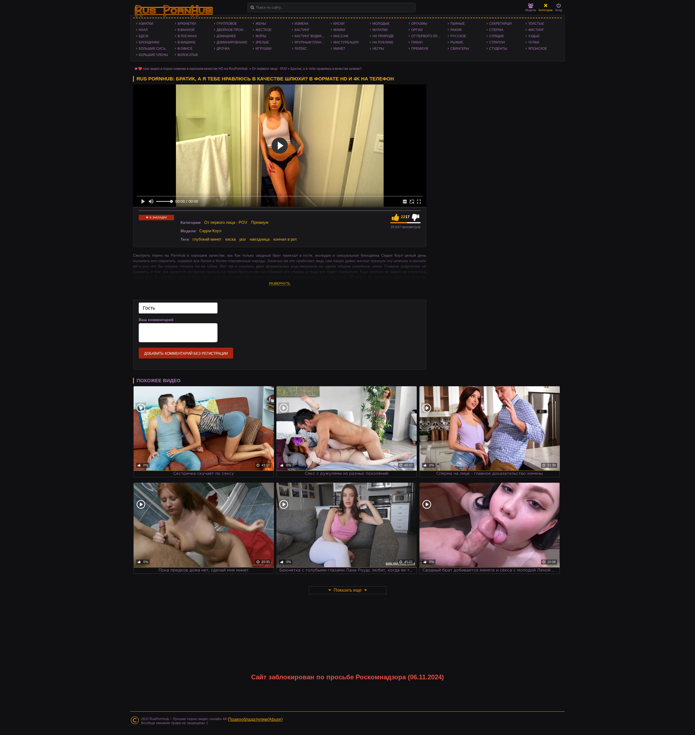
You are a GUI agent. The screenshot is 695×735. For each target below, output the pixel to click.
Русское (458, 36)
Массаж (340, 36)
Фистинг (536, 30)
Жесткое (263, 30)
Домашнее (226, 36)
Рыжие (456, 42)
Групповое (227, 24)
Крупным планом (311, 42)
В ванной (186, 30)
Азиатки (146, 24)
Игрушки (263, 49)
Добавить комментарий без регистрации (186, 353)
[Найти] (252, 7)
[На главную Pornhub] (173, 11)
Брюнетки (187, 24)
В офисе (185, 49)
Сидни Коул (210, 230)
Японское (537, 49)
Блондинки (149, 42)
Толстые (536, 24)
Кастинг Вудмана (310, 36)
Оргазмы (419, 24)
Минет (339, 49)
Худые (534, 36)
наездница (260, 239)
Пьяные (457, 24)
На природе (383, 36)
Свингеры (459, 49)
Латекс (301, 49)
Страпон (497, 42)
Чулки (533, 42)
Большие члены (153, 55)
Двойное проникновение (233, 30)
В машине (186, 42)
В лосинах (187, 36)
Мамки (339, 30)
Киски (339, 24)
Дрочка (223, 49)
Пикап (417, 42)
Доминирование (232, 42)
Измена (301, 24)
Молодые (381, 24)
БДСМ (143, 36)
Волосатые (188, 55)
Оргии (417, 30)
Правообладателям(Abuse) (255, 719)
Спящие (496, 36)
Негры (378, 49)
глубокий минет (207, 239)
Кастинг (302, 30)
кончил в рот (285, 239)
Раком (456, 30)
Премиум (419, 49)
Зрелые (262, 42)
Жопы (260, 36)
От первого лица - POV (428, 36)
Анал (143, 30)
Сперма (496, 30)
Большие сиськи (154, 49)
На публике (382, 42)
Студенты (498, 49)
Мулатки (380, 30)
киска (230, 239)
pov (242, 239)
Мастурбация (346, 42)
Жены (260, 24)
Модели (530, 10)
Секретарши (500, 24)
